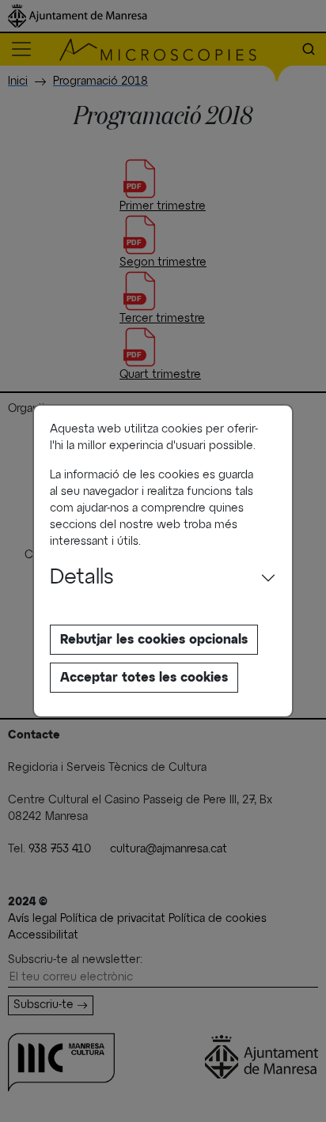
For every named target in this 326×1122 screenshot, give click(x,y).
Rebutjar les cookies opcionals (154, 639)
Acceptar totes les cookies (144, 677)
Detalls (82, 578)
